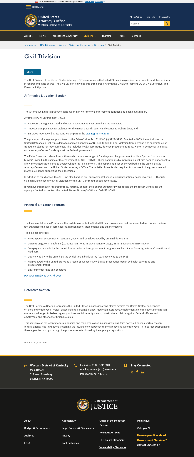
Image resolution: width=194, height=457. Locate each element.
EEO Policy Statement (111, 440)
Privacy (66, 435)
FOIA (27, 443)
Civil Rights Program (97, 133)
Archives (29, 435)
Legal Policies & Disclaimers (78, 428)
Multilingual (143, 420)
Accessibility (69, 420)
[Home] (49, 26)
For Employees (70, 443)
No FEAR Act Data (109, 432)
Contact (146, 444)
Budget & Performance (37, 428)
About (27, 420)
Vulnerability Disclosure (112, 447)
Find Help (150, 17)
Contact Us (164, 17)
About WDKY (136, 17)
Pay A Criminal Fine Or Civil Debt (42, 275)
